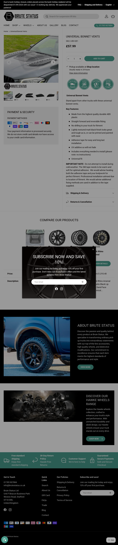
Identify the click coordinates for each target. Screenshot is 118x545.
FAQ (79, 5)
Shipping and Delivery (93, 5)
